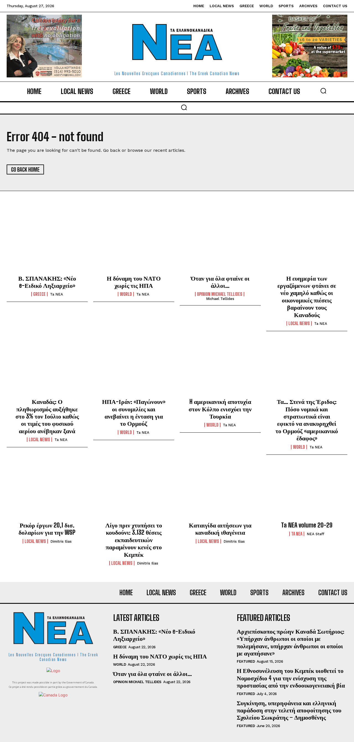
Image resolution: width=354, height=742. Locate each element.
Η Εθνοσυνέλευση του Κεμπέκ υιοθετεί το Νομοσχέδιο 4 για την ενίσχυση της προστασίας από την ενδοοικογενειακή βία (291, 678)
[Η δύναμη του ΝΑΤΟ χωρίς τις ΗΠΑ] (133, 245)
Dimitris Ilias (61, 541)
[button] (323, 90)
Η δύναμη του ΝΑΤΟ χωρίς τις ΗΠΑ (134, 282)
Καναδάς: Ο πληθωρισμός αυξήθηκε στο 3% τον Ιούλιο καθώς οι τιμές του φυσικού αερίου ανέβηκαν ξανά (47, 416)
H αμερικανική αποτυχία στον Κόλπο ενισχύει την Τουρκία (220, 409)
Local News (299, 323)
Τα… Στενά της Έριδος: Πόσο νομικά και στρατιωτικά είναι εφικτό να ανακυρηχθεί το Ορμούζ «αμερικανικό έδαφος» (306, 420)
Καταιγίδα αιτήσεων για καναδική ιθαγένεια (220, 528)
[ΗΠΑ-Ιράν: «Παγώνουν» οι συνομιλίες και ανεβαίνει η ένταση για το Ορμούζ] (133, 369)
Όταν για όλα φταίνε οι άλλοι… (220, 282)
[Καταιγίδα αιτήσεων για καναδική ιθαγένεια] (220, 492)
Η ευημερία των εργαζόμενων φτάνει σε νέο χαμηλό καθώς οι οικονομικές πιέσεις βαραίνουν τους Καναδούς (306, 296)
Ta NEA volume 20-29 (306, 525)
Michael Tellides (220, 299)
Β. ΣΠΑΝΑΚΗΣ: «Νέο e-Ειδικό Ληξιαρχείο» (47, 282)
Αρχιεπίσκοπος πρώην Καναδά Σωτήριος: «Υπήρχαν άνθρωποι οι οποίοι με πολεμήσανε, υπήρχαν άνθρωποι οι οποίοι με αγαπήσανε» (290, 642)
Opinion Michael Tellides (219, 294)
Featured (246, 661)
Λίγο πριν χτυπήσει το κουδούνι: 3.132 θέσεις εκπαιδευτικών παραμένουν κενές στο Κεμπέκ (133, 539)
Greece (39, 294)
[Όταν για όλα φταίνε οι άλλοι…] (220, 245)
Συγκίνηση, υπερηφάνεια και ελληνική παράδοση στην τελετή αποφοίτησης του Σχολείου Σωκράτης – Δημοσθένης (289, 710)
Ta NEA (56, 294)
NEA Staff (315, 534)
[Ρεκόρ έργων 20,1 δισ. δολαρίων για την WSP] (47, 492)
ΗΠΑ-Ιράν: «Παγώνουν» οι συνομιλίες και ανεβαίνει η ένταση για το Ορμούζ (133, 412)
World (126, 294)
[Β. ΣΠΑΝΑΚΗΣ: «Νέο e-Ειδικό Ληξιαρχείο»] (47, 245)
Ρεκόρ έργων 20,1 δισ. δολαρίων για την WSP (47, 528)
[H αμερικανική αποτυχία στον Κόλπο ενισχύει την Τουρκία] (220, 369)
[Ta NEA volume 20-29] (306, 492)
